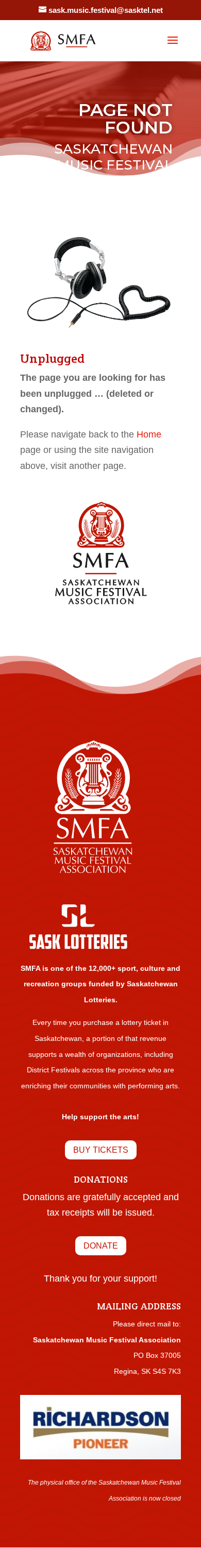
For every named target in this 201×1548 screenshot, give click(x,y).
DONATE (100, 1245)
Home (149, 434)
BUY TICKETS (100, 1150)
